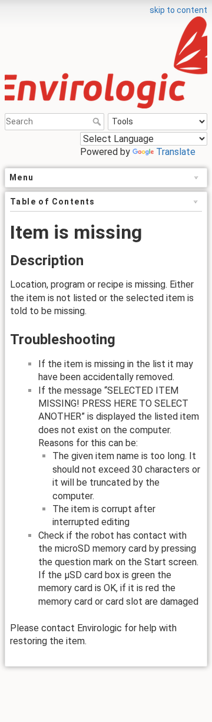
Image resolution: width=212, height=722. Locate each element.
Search (98, 121)
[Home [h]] (106, 8)
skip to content (178, 10)
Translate (176, 151)
